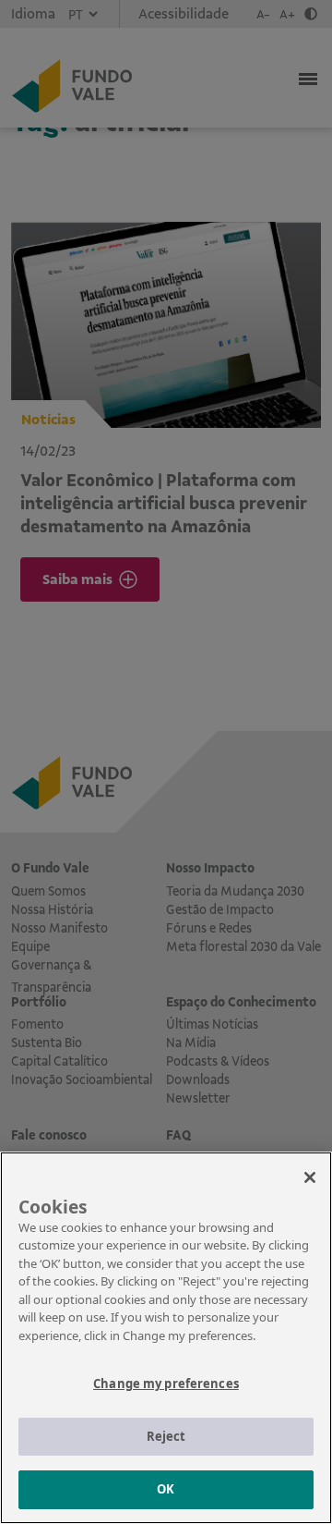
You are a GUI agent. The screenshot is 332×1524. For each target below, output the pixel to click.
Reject (166, 1436)
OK (165, 1489)
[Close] (310, 1177)
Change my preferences (166, 1383)
